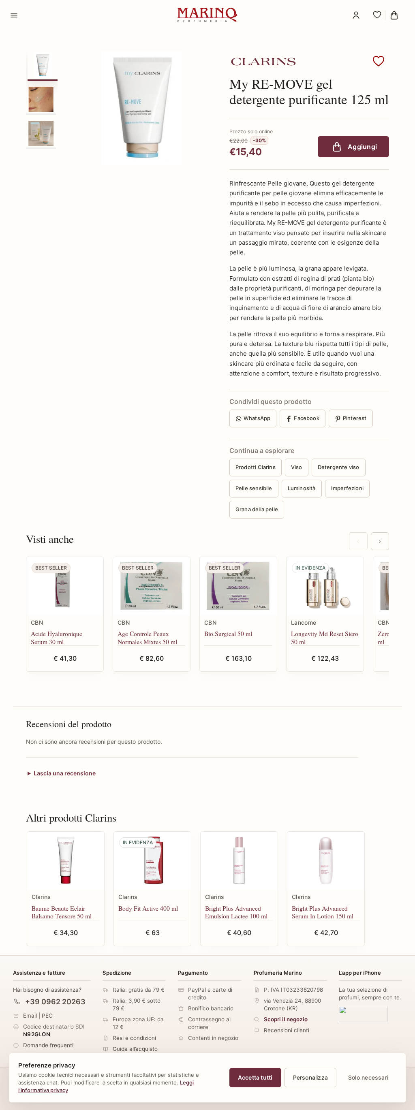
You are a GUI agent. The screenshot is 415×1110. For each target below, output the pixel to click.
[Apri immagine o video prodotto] (142, 108)
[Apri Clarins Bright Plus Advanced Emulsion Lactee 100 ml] (239, 861)
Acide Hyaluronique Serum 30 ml (56, 637)
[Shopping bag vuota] (396, 15)
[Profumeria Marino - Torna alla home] (207, 15)
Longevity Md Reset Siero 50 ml (324, 637)
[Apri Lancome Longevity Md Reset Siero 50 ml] (325, 586)
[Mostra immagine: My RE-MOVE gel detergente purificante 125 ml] (43, 65)
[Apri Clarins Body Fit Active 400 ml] (152, 861)
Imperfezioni (347, 488)
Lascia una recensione (65, 773)
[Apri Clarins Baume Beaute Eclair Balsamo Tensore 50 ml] (66, 861)
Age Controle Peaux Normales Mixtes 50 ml (147, 637)
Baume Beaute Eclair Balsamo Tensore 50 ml (62, 912)
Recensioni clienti (286, 1030)
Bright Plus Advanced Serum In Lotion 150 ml (322, 912)
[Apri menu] (14, 15)
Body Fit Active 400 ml (148, 908)
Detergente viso (338, 467)
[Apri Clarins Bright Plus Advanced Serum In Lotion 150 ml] (326, 861)
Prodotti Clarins (255, 467)
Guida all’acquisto (135, 1049)
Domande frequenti (48, 1045)
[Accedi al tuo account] (356, 15)
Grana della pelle (256, 509)
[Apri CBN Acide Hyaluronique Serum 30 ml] (65, 586)
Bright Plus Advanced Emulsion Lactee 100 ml (236, 912)
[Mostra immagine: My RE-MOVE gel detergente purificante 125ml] (41, 99)
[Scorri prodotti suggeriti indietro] (358, 541)
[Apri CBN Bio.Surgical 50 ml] (238, 586)
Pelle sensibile (253, 488)
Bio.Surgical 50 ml (228, 633)
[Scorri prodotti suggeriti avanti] (380, 541)
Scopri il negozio (286, 1019)
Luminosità (302, 488)
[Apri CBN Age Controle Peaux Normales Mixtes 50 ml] (152, 586)
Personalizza (310, 1077)
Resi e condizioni (134, 1038)
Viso (296, 467)
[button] (378, 61)
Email (30, 1015)
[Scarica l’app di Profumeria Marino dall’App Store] (363, 1013)
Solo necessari (368, 1077)
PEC (47, 1015)
